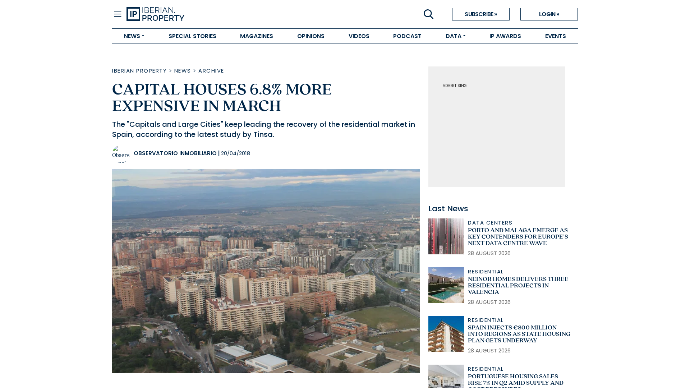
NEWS (132, 36)
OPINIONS (311, 36)
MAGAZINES (256, 36)
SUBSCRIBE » (481, 14)
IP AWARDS (505, 36)
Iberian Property (139, 70)
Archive (211, 70)
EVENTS (555, 36)
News (182, 70)
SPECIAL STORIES (192, 36)
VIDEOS (359, 36)
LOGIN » (549, 14)
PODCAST (407, 36)
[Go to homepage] (235, 14)
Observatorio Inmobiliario (175, 153)
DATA (453, 36)
